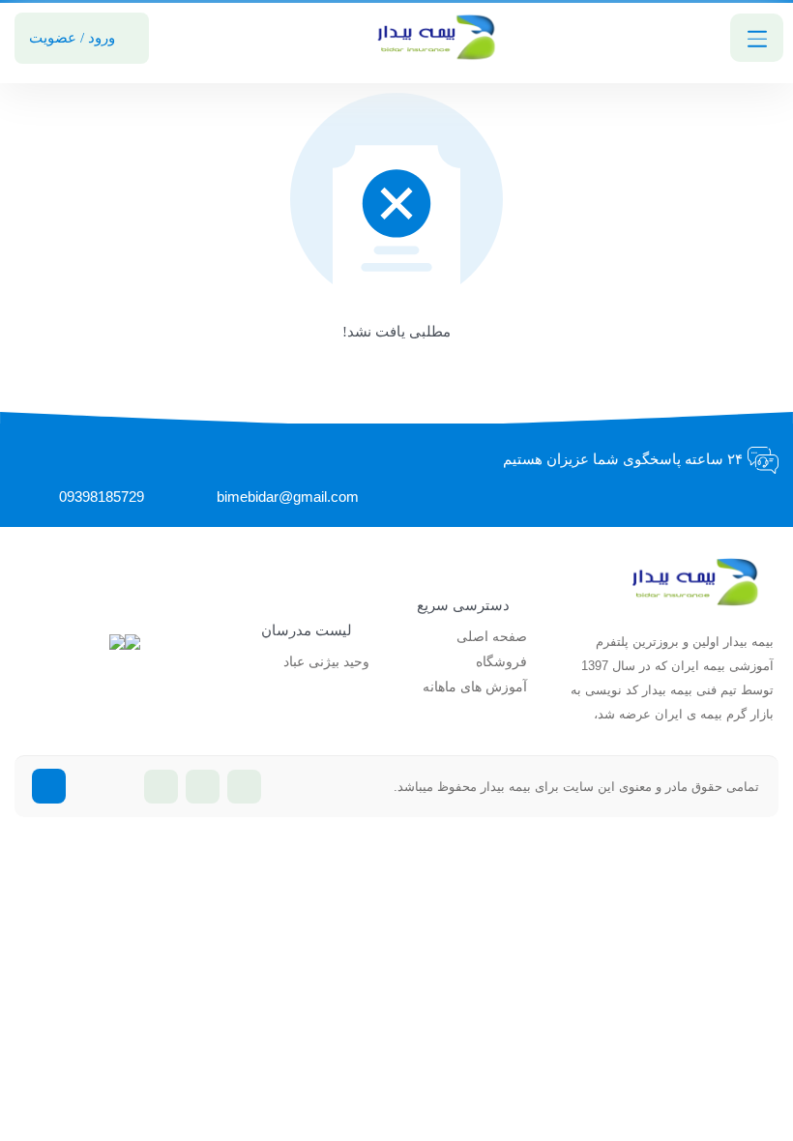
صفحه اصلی (491, 636)
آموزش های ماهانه (475, 687)
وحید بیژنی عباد (326, 662)
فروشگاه (501, 662)
